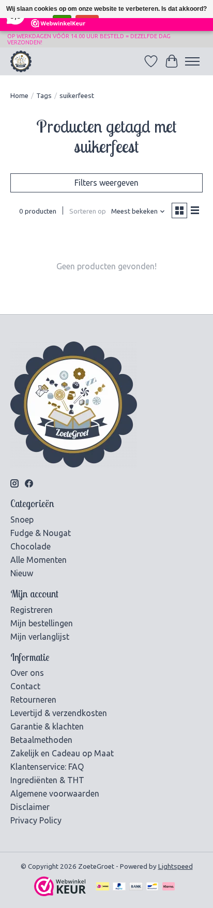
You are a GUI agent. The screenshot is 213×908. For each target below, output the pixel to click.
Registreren (31, 609)
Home (19, 96)
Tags (44, 96)
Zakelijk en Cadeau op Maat (62, 753)
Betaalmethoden (41, 739)
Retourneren (33, 699)
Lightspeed (175, 866)
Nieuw (21, 573)
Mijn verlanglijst (39, 636)
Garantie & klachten (47, 726)
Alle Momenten (38, 559)
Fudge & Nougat (40, 533)
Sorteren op (87, 211)
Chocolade (30, 546)
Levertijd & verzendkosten (58, 713)
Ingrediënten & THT (47, 780)
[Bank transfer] (136, 887)
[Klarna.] (168, 887)
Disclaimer (30, 807)
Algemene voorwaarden (54, 793)
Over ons (27, 672)
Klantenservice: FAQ (47, 766)
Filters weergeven (106, 182)
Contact (25, 686)
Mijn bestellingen (41, 623)
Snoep (22, 519)
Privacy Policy (36, 820)
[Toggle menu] (192, 61)
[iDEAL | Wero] (102, 887)
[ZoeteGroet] (21, 61)
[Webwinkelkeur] (60, 893)
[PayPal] (119, 887)
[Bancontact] (152, 887)
